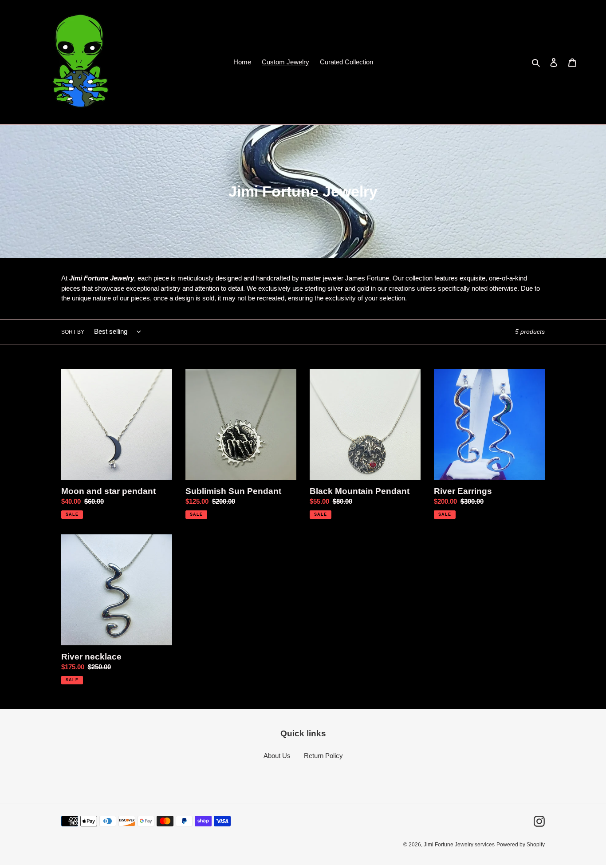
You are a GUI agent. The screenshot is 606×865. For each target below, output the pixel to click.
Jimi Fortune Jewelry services (459, 844)
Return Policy (323, 755)
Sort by (72, 332)
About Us (277, 755)
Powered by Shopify (520, 844)
